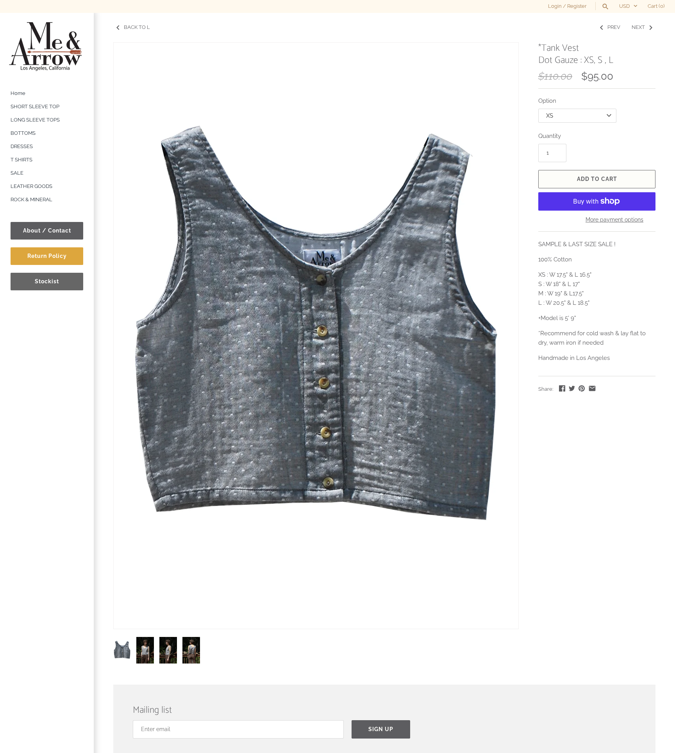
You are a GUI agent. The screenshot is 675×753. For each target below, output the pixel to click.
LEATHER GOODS (31, 186)
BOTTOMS (23, 133)
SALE (17, 173)
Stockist (47, 281)
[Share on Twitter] (572, 388)
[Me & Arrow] (47, 46)
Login (555, 6)
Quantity (549, 136)
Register (577, 6)
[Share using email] (592, 388)
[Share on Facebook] (562, 388)
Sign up (380, 729)
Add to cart (597, 179)
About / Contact (47, 230)
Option (547, 100)
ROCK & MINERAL (31, 199)
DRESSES (22, 146)
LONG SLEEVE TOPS (35, 120)
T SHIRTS (21, 160)
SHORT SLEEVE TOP (35, 106)
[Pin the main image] (582, 388)
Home (18, 93)
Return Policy (47, 256)
